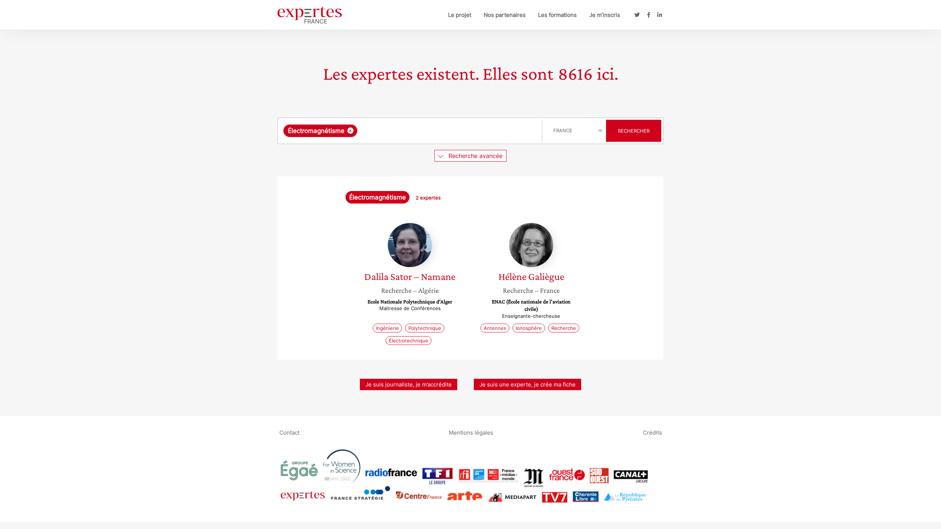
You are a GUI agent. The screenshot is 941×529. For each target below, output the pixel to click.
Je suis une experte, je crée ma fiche (527, 384)
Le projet (459, 14)
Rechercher (634, 131)
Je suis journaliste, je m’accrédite (408, 384)
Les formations (557, 14)
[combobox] (411, 131)
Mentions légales (471, 432)
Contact (289, 432)
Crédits (652, 432)
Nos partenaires (505, 14)
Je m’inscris (604, 14)
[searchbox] (432, 131)
